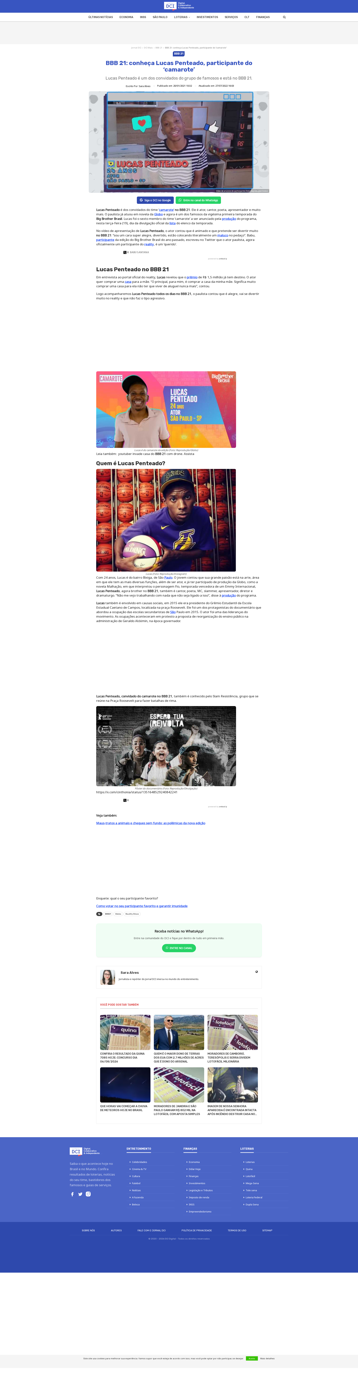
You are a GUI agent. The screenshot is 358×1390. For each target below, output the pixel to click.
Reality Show (132, 914)
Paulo (168, 577)
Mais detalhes (267, 1358)
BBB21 (108, 914)
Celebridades (139, 1162)
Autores (116, 1230)
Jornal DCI (136, 47)
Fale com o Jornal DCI (152, 1230)
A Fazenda (138, 1197)
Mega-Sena (252, 1183)
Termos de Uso (237, 1230)
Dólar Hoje (195, 1169)
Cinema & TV (139, 1169)
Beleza (136, 1204)
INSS (143, 17)
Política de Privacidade (197, 1230)
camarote (166, 210)
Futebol (136, 1183)
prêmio (192, 277)
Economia (126, 17)
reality (149, 244)
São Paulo (160, 17)
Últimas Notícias (100, 17)
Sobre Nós (88, 1230)
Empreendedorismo (200, 1211)
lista (172, 223)
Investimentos (207, 17)
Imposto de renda (199, 1197)
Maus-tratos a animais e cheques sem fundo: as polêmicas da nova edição (150, 823)
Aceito (252, 1358)
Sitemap (267, 1230)
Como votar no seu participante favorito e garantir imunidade (142, 906)
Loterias (180, 17)
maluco (222, 235)
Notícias (136, 1190)
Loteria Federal (254, 1197)
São (173, 612)
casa (128, 281)
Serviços (231, 17)
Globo (158, 214)
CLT (246, 17)
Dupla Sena (252, 1204)
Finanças (263, 17)
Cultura (136, 1176)
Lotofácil (250, 1176)
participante (105, 240)
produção (229, 218)
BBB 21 (159, 47)
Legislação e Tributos (201, 1190)
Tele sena (251, 1190)
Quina (249, 1169)
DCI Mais (148, 47)
